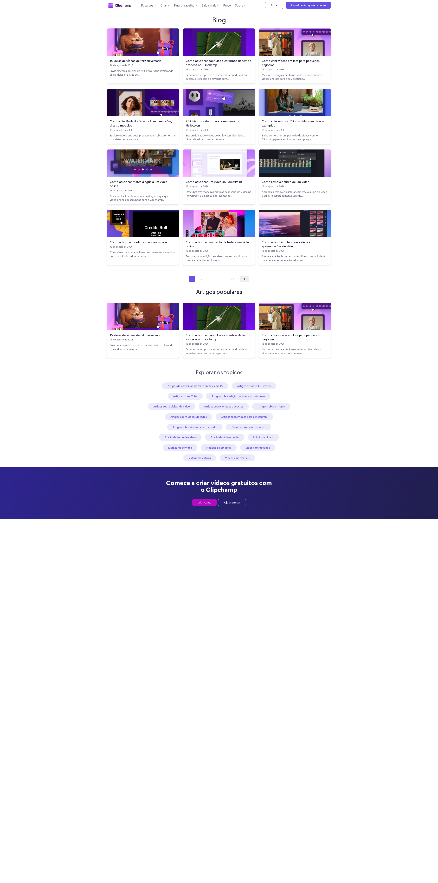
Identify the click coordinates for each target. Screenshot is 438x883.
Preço (227, 5)
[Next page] (244, 279)
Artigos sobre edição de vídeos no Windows (238, 396)
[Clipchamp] (119, 5)
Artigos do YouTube (185, 396)
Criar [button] (163, 5)
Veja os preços (232, 502)
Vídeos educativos (200, 458)
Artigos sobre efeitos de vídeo (171, 406)
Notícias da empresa (218, 447)
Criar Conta (204, 502)
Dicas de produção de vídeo (248, 427)
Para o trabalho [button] (184, 5)
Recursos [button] (147, 5)
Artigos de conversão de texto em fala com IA (195, 386)
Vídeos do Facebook (258, 447)
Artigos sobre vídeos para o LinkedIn (195, 427)
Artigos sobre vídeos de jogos (188, 416)
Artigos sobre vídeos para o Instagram (244, 416)
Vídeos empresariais (237, 458)
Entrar (274, 5)
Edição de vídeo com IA (224, 437)
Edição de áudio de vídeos (180, 437)
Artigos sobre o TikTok (271, 406)
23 (232, 279)
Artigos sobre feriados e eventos (223, 406)
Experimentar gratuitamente (308, 5)
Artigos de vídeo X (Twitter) (254, 386)
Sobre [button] (239, 5)
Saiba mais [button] (209, 5)
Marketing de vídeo (180, 447)
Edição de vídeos (263, 437)
